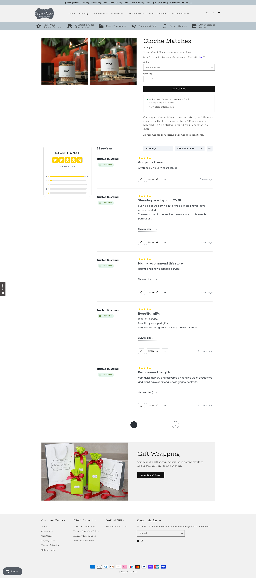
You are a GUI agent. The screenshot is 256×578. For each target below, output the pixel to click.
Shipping (163, 52)
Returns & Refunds (83, 540)
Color (146, 62)
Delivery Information (84, 536)
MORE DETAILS (150, 475)
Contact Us (47, 531)
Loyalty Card (48, 540)
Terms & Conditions (84, 526)
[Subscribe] (182, 533)
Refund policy (49, 550)
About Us (46, 526)
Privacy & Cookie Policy (86, 531)
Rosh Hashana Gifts (116, 526)
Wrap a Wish (131, 572)
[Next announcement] (214, 2)
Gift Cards (47, 536)
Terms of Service (50, 545)
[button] (84, 13)
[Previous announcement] (42, 2)
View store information (161, 107)
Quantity (147, 74)
